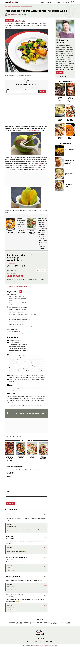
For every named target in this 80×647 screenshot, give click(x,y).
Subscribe (42, 91)
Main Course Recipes (16, 6)
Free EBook (46, 641)
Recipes (43, 2)
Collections (51, 2)
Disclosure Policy (45, 645)
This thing (36, 169)
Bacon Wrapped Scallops (70, 119)
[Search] (74, 2)
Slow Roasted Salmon (32, 232)
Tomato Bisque (70, 138)
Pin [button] (38, 270)
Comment (9, 476)
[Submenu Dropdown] (45, 2)
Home (6, 6)
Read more (60, 72)
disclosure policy (28, 75)
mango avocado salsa (32, 130)
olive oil (18, 331)
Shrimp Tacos (60, 138)
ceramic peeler (38, 163)
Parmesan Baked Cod (21, 231)
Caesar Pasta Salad (68, 173)
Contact (52, 641)
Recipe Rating (10, 472)
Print (43, 270)
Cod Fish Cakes (42, 247)
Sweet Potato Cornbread (69, 150)
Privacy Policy (39, 645)
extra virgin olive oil (20, 322)
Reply (45, 514)
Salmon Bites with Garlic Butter (9, 458)
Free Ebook (66, 2)
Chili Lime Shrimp (21, 456)
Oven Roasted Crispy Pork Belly (70, 99)
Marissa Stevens (13, 14)
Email (25, 89)
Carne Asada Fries (68, 185)
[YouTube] (60, 76)
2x (23, 291)
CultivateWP (55, 645)
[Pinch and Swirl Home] (13, 2)
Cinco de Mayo (8, 23)
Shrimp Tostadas (32, 456)
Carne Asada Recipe (60, 99)
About (58, 2)
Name (8, 89)
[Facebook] (63, 76)
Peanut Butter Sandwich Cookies (69, 162)
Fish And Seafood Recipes (26, 6)
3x (26, 291)
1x (20, 291)
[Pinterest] (65, 76)
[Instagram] (57, 76)
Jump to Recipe (9, 20)
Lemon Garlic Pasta (60, 119)
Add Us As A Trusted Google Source (18, 286)
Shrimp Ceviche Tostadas (43, 457)
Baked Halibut (10, 231)
